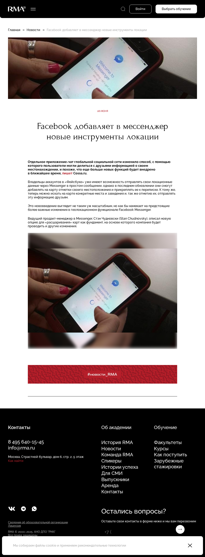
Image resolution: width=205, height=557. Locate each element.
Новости (33, 30)
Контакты (112, 492)
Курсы (161, 448)
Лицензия (14, 525)
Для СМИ (112, 473)
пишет (67, 173)
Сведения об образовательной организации (38, 522)
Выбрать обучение (176, 9)
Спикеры (111, 461)
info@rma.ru (21, 448)
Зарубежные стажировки (169, 464)
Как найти (15, 461)
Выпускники (115, 479)
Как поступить (170, 454)
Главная (14, 30)
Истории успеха (119, 467)
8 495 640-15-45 (26, 442)
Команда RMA (117, 454)
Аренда (110, 485)
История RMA (117, 442)
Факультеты (168, 442)
